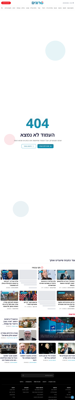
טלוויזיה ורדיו (49, 8)
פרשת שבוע (12, 394)
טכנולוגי (18, 8)
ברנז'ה (55, 394)
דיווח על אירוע (6, 3)
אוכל (39, 8)
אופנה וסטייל (68, 397)
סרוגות (60, 8)
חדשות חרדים (8, 8)
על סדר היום (12, 392)
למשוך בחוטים (25, 389)
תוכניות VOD (37, 382)
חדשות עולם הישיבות (38, 397)
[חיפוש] (2, 8)
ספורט (27, 8)
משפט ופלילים (54, 392)
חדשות (64, 8)
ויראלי (43, 8)
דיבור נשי (69, 394)
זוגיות (69, 392)
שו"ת (14, 397)
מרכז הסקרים (52, 382)
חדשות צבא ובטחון (52, 397)
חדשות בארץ (54, 389)
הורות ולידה (68, 389)
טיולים (23, 8)
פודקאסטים (29, 382)
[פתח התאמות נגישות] (72, 397)
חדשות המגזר (70, 8)
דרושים (44, 382)
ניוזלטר (21, 382)
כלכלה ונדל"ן (33, 8)
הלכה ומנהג (12, 389)
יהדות (14, 8)
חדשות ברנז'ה (40, 394)
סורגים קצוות (26, 392)
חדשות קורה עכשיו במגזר (37, 392)
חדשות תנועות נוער (39, 389)
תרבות (55, 8)
